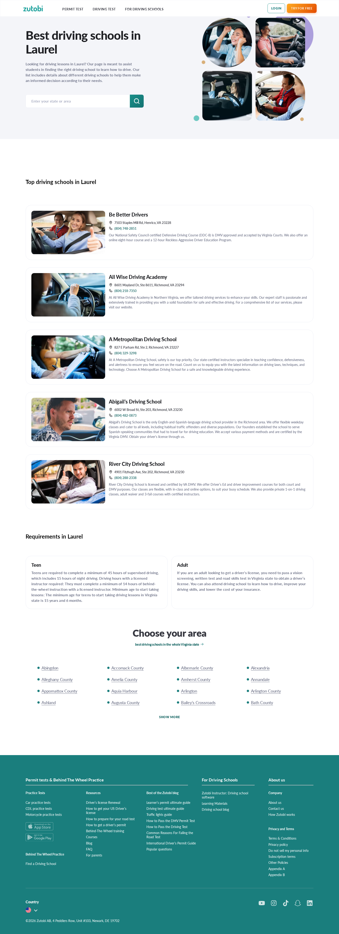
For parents (94, 855)
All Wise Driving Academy (138, 276)
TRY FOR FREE (301, 8)
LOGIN (276, 8)
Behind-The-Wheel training (105, 831)
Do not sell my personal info (288, 850)
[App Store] (50, 826)
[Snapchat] (297, 903)
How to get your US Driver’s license (106, 810)
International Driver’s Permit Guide (171, 843)
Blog (89, 843)
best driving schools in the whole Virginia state (167, 644)
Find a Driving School (41, 864)
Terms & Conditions (282, 838)
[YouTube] (261, 903)
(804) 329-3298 (125, 353)
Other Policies (278, 862)
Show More (169, 717)
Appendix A (276, 869)
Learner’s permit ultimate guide (168, 802)
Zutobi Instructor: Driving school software (225, 795)
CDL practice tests (39, 808)
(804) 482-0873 (125, 415)
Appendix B (276, 875)
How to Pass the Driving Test (166, 827)
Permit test (72, 9)
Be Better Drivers (128, 214)
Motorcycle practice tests (44, 814)
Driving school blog (215, 809)
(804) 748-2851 (125, 228)
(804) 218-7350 (125, 290)
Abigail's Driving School (135, 401)
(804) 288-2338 (125, 477)
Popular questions (159, 849)
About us (274, 802)
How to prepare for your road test (110, 819)
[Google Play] (50, 837)
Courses (91, 837)
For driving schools (144, 9)
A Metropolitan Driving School (143, 339)
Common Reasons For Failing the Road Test (169, 835)
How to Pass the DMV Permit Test (170, 821)
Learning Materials (214, 803)
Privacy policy (278, 844)
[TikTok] (285, 903)
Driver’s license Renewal (103, 802)
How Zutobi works (281, 814)
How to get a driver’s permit (106, 825)
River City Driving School (137, 463)
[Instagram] (273, 903)
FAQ (89, 849)
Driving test (104, 9)
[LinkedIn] (309, 903)
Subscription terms (281, 856)
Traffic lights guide (159, 814)
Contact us (276, 808)
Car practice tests (38, 802)
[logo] (33, 8)
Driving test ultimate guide (165, 808)
